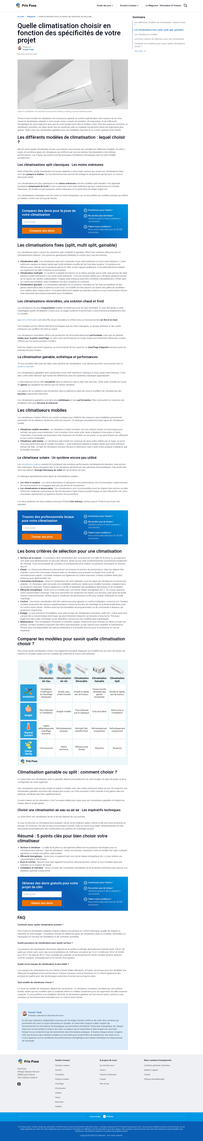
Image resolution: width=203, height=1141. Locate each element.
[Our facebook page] (19, 1084)
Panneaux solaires (62, 1065)
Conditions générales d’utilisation (157, 1065)
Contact (103, 1079)
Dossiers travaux (128, 5)
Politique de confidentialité (154, 1079)
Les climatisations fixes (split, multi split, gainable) (159, 30)
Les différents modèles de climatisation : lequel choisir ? (159, 24)
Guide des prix (104, 5)
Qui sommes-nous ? (107, 1065)
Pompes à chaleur (62, 1079)
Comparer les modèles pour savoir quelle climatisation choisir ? (159, 45)
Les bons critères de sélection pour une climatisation (159, 39)
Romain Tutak (35, 1012)
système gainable (26, 366)
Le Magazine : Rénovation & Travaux (163, 5)
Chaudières (59, 1075)
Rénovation (59, 1102)
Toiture (57, 1097)
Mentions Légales (151, 1070)
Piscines (58, 1070)
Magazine (31, 16)
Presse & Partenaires (108, 1075)
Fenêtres (58, 1106)
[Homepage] (55, 5)
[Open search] (185, 5)
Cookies (147, 1075)
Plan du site (104, 1084)
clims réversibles (29, 320)
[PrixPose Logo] (28, 1061)
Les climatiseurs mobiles (146, 34)
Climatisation (60, 1088)
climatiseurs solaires (31, 464)
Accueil (21, 16)
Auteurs (103, 1070)
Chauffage (59, 1084)
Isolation (58, 1093)
